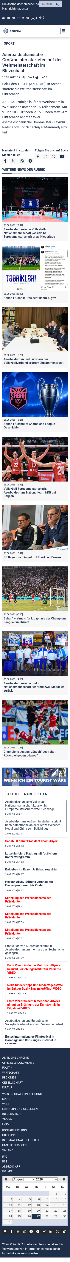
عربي (34, 18)
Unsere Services (14, 1145)
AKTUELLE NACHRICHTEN (27, 794)
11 (19, 1205)
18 (19, 1210)
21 (47, 1210)
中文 (42, 18)
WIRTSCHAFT (10, 1072)
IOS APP (7, 1171)
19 (29, 1210)
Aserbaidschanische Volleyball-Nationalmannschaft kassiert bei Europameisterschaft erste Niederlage (29, 233)
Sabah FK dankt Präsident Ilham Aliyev (30, 298)
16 (64, 1205)
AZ (3, 18)
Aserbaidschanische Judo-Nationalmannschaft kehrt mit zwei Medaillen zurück (34, 687)
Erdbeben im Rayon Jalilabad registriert (31, 869)
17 (10, 1210)
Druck (31, 77)
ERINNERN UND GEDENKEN (20, 1109)
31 (10, 1222)
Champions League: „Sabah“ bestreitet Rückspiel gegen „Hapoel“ (29, 753)
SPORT (9, 43)
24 (10, 1216)
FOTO (5, 1124)
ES (27, 18)
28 (47, 1216)
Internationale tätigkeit (20, 1140)
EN (13, 18)
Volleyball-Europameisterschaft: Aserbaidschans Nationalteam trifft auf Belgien (30, 492)
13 (38, 1205)
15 (55, 1205)
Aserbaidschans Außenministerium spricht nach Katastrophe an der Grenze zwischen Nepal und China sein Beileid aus (33, 825)
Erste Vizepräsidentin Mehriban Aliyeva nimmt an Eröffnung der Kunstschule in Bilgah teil (33, 1004)
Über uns (8, 1135)
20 (38, 1210)
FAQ (4, 1156)
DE (18, 18)
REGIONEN (9, 1077)
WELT (5, 1104)
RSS (4, 1161)
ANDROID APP (11, 1166)
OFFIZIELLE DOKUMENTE (18, 1062)
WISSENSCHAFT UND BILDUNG (22, 1094)
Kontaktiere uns (14, 1130)
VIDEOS (7, 1118)
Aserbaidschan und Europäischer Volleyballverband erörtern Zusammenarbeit (33, 361)
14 (47, 1205)
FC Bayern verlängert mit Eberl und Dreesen (33, 557)
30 (64, 1216)
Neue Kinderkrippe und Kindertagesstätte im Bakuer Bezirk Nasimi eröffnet (35, 986)
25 (19, 1216)
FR (23, 18)
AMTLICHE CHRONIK (15, 1057)
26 (29, 1216)
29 (55, 1216)
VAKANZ (7, 1150)
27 (38, 1216)
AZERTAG (37, 84)
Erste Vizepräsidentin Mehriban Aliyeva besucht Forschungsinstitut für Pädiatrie (34, 969)
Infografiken (11, 1114)
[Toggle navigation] (62, 31)
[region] (36, 922)
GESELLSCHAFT (12, 1082)
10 (10, 1205)
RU (8, 18)
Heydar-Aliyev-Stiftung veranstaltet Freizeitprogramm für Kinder (29, 883)
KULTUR (7, 1087)
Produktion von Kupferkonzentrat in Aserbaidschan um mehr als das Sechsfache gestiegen (34, 949)
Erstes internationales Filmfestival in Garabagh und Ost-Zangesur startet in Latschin (30, 1040)
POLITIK (7, 1067)
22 (55, 1210)
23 (64, 1210)
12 (29, 1205)
